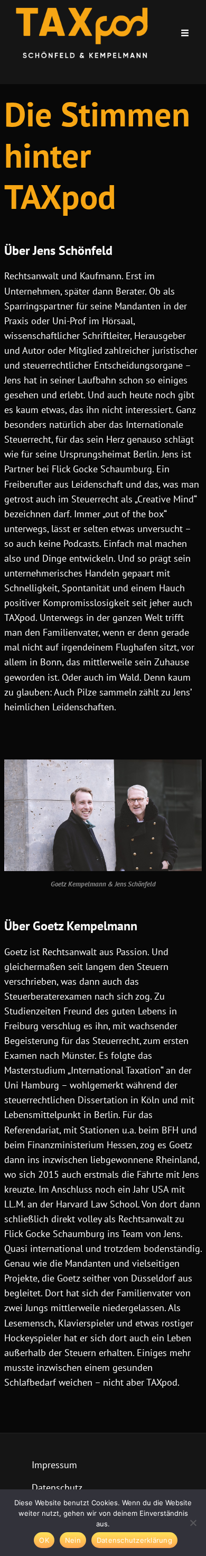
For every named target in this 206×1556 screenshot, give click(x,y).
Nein (73, 1540)
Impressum (54, 1465)
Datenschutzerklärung (134, 1540)
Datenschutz (57, 1487)
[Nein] (193, 1522)
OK (44, 1540)
